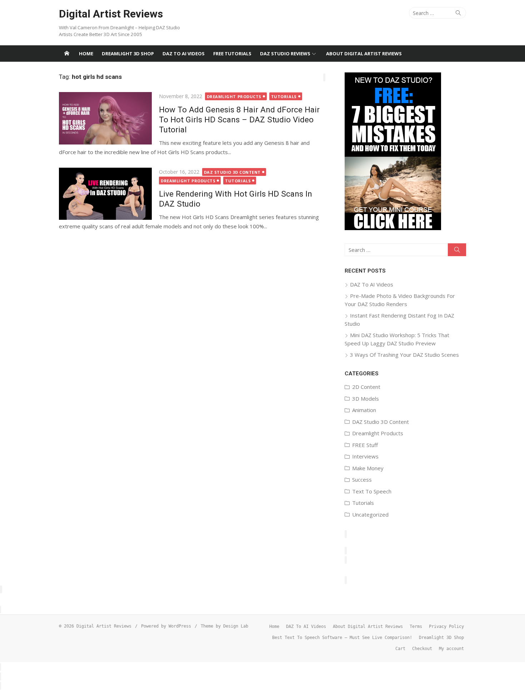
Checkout (422, 648)
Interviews (365, 456)
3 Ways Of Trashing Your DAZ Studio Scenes (404, 354)
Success (362, 479)
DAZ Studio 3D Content (232, 172)
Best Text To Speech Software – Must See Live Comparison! (342, 637)
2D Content (366, 386)
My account (451, 648)
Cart (400, 648)
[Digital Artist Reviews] (67, 53)
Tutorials (284, 96)
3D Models (365, 398)
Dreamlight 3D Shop (128, 53)
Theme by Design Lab (224, 626)
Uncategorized (370, 514)
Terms (416, 626)
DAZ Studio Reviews (285, 53)
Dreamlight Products (234, 96)
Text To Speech (371, 491)
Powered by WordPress (166, 626)
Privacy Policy (446, 626)
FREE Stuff (365, 444)
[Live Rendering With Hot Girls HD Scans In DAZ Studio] (105, 194)
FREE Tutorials (232, 53)
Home (86, 53)
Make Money (368, 468)
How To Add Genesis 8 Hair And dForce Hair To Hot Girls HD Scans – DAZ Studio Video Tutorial (239, 119)
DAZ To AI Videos (183, 53)
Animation (364, 410)
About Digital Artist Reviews (364, 53)
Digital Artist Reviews (111, 13)
